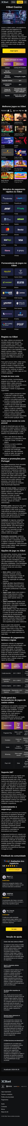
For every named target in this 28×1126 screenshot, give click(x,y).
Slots (23, 110)
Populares (4, 110)
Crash (16, 110)
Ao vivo (11, 110)
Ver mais (14, 929)
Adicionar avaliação (14, 869)
